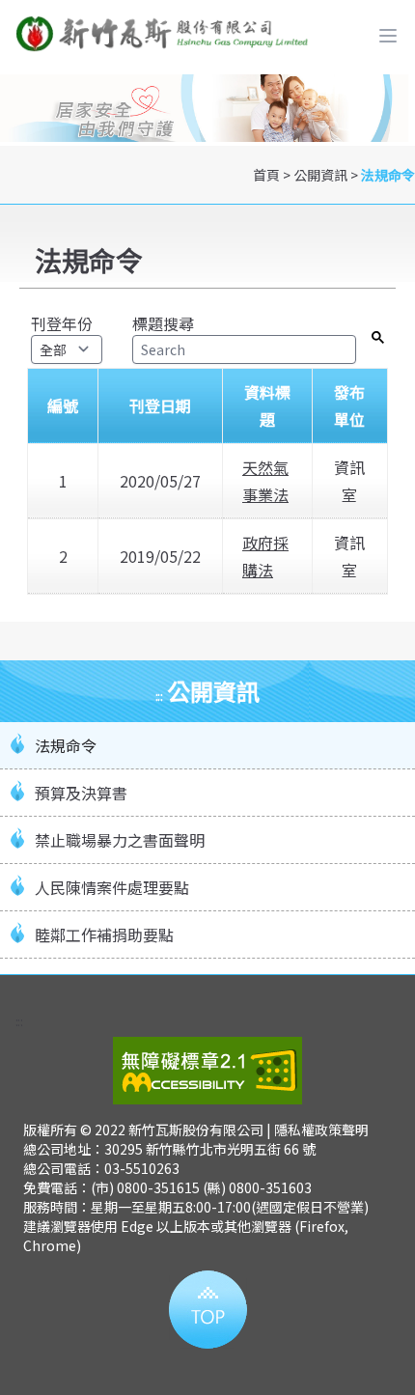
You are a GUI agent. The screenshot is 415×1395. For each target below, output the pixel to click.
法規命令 (388, 174)
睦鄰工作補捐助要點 (104, 934)
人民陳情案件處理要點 (112, 887)
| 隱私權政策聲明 (317, 1129)
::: (158, 695)
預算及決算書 (81, 792)
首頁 (266, 174)
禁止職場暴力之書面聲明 (120, 839)
